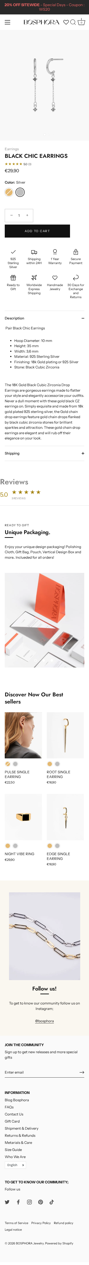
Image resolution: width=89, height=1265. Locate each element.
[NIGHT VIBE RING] (23, 817)
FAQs (9, 1107)
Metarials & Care (18, 1142)
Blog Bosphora (17, 1100)
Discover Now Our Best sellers (34, 697)
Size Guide (13, 1149)
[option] (44, 620)
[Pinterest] (40, 1201)
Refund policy (63, 1223)
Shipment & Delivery (21, 1128)
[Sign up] (82, 1072)
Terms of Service (16, 1223)
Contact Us (14, 1114)
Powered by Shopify (59, 1243)
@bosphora (44, 1021)
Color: (15, 182)
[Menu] (7, 22)
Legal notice (13, 1229)
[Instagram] (29, 1201)
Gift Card (12, 1121)
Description (14, 318)
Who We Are (15, 1156)
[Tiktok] (51, 1201)
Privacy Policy (41, 1223)
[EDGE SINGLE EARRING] (65, 817)
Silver (20, 192)
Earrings (12, 149)
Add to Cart (37, 231)
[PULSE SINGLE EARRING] (23, 735)
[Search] (73, 23)
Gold (9, 192)
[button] (35, 660)
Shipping (12, 453)
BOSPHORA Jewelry (30, 1243)
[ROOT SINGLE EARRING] (65, 735)
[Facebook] (18, 1201)
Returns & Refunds (20, 1135)
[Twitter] (7, 1201)
